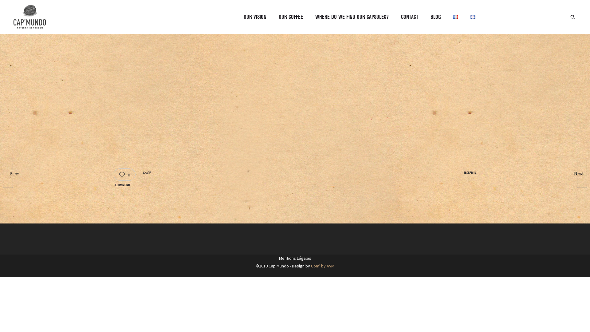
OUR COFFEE (291, 17)
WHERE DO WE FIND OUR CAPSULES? (352, 17)
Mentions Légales (295, 258)
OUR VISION (255, 17)
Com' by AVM (322, 266)
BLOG (436, 17)
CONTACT (409, 17)
